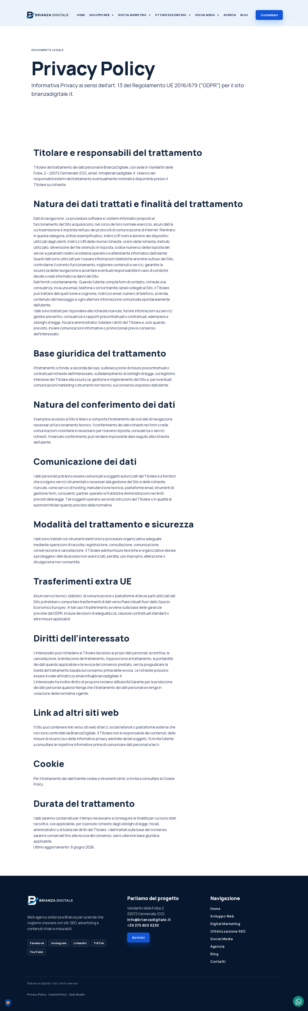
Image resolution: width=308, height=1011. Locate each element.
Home (81, 15)
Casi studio (77, 994)
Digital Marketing (132, 15)
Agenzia (230, 15)
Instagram (59, 943)
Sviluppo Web (99, 15)
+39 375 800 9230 (143, 925)
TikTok (99, 943)
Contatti (217, 961)
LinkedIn (80, 943)
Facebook (37, 943)
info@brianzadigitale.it (149, 919)
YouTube (36, 952)
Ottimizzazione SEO (170, 15)
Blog (244, 15)
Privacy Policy (36, 994)
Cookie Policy (57, 994)
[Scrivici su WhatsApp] (298, 1001)
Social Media (205, 15)
